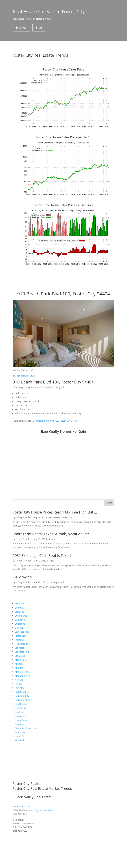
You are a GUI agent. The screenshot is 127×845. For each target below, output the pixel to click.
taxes (52, 539)
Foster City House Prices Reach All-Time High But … (55, 512)
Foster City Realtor (27, 783)
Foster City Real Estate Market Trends (42, 788)
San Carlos (20, 707)
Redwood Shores (23, 699)
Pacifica (19, 683)
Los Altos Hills (22, 651)
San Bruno (20, 703)
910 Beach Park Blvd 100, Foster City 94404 (55, 420)
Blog (39, 27)
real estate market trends (62, 517)
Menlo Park (20, 659)
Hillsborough (21, 643)
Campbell (20, 619)
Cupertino (20, 623)
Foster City (20, 635)
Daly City (19, 627)
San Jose (19, 711)
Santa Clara (21, 720)
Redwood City (22, 695)
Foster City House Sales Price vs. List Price (63, 205)
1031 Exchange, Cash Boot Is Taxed (42, 555)
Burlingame (21, 615)
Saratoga (19, 724)
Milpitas (19, 667)
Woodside (20, 740)
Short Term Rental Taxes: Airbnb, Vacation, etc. (51, 533)
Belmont (19, 607)
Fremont (19, 639)
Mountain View (22, 675)
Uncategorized (56, 582)
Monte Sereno (22, 671)
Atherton (19, 603)
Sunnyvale (20, 732)
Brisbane (19, 611)
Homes (21, 27)
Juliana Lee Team (21, 806)
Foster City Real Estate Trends (40, 55)
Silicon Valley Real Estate (32, 797)
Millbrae (19, 663)
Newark (19, 679)
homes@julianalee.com (40, 810)
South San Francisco (25, 728)
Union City (20, 736)
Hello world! (23, 577)
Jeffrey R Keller (23, 517)
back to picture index (24, 375)
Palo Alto (19, 687)
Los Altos (19, 647)
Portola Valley (22, 691)
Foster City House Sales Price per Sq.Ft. (63, 137)
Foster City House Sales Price (63, 69)
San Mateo (20, 716)
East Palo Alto (22, 631)
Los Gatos (20, 655)
